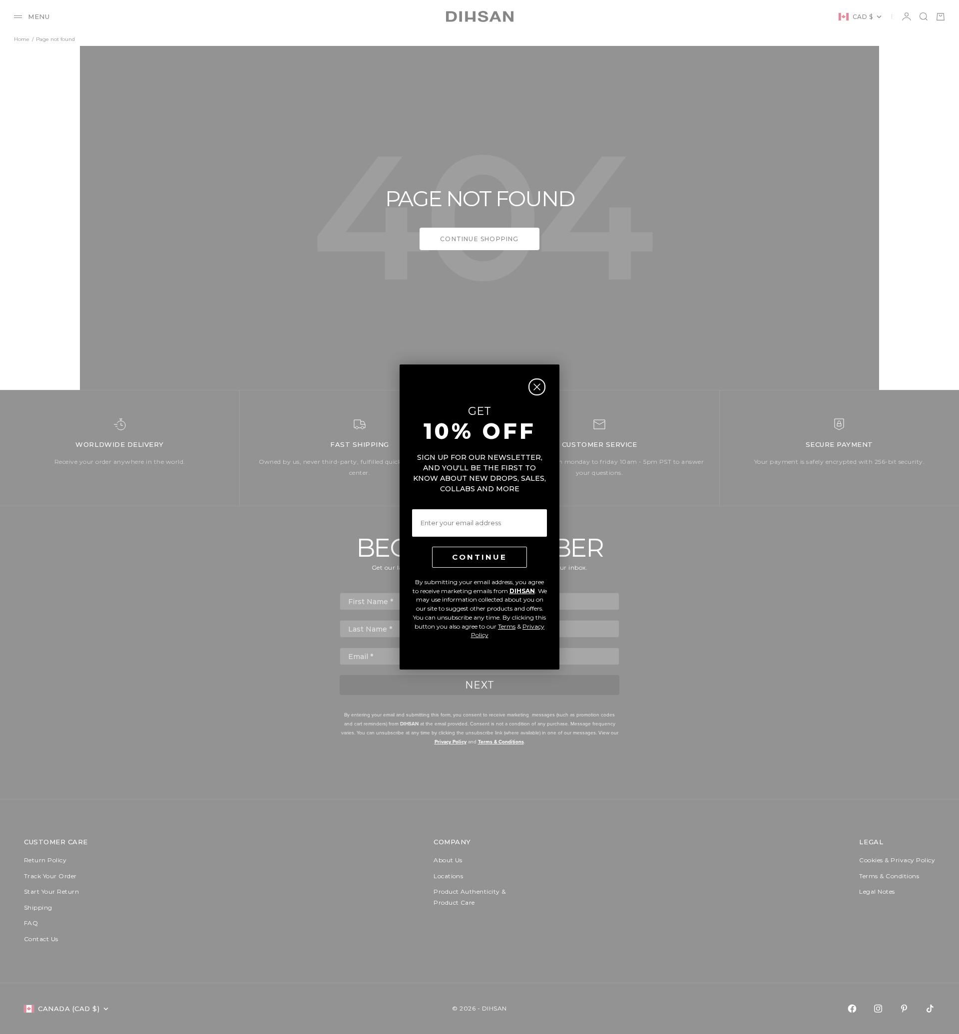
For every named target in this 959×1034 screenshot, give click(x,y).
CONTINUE (479, 557)
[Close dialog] (536, 386)
